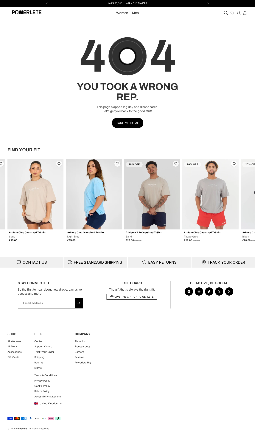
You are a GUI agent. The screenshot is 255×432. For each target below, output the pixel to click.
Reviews (79, 357)
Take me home (127, 123)
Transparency (82, 346)
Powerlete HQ (83, 362)
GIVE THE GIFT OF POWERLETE (133, 296)
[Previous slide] (11, 200)
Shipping (39, 357)
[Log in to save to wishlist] (11, 164)
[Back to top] (248, 426)
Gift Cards (13, 357)
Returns (38, 362)
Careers (79, 351)
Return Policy (41, 391)
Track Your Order (44, 351)
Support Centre (43, 346)
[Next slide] (243, 200)
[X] (219, 291)
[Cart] (245, 13)
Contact (38, 341)
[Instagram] (199, 291)
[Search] (226, 13)
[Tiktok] (209, 291)
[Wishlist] (232, 13)
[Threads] (229, 291)
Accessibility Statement (47, 396)
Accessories (14, 351)
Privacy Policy (42, 380)
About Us (80, 341)
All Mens (12, 346)
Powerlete (21, 428)
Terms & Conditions (45, 375)
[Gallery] (46, 194)
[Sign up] (79, 303)
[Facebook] (189, 291)
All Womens (14, 341)
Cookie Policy (42, 385)
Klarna (38, 367)
